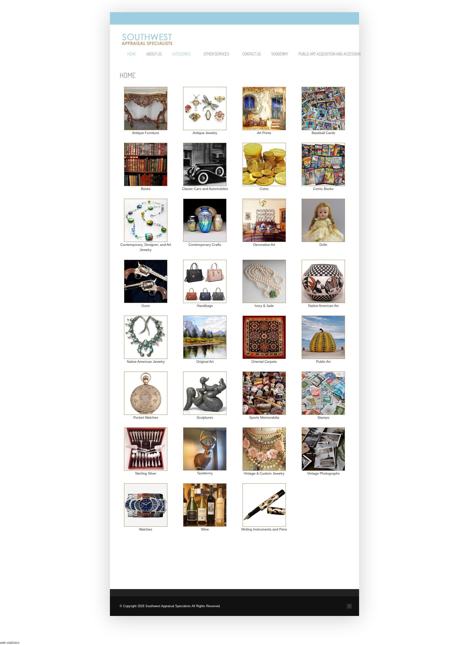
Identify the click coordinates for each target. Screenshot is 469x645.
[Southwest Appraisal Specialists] (147, 43)
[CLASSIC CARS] (204, 184)
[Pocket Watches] (145, 412)
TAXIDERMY (279, 54)
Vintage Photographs (323, 473)
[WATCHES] (145, 524)
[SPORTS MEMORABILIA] (264, 412)
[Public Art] (323, 356)
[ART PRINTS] (264, 128)
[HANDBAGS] (204, 300)
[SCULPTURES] (204, 412)
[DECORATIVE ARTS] (264, 239)
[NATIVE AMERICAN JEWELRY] (145, 356)
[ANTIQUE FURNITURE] (145, 128)
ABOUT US (154, 54)
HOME (131, 54)
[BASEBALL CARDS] (323, 128)
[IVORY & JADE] (264, 300)
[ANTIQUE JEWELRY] (204, 128)
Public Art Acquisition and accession (329, 54)
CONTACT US (251, 54)
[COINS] (264, 184)
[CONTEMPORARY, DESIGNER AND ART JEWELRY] (145, 239)
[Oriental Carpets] (264, 356)
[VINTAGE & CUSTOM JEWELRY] (204, 468)
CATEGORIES (181, 54)
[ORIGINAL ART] (204, 356)
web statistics (10, 643)
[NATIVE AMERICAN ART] (323, 300)
